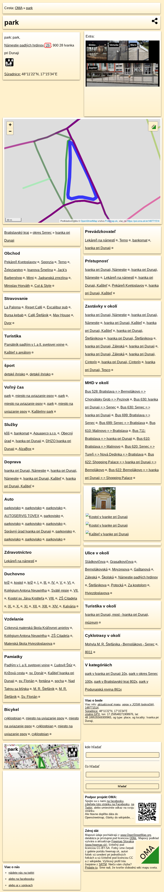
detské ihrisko (14, 374)
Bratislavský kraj (16, 232)
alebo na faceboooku (21, 878)
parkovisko (12, 508)
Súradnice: (12, 74)
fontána (44, 681)
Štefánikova (98, 585)
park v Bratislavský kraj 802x (115, 681)
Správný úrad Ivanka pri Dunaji (27, 531)
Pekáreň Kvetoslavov (20, 262)
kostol (18, 582)
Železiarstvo (13, 270)
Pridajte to (91, 867)
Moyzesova (120, 569)
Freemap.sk (111, 220)
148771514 (91, 707)
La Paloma (12, 307)
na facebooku (115, 801)
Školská (108, 577)
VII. (75, 590)
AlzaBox (25, 449)
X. (18, 606)
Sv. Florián (29, 697)
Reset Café (33, 307)
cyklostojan (12, 718)
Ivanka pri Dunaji (28, 441)
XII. (35, 606)
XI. (26, 606)
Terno (62, 262)
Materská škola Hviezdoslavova (28, 643)
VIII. (51, 598)
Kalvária (69, 606)
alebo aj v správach (21, 885)
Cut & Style (42, 286)
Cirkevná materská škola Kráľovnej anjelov (36, 628)
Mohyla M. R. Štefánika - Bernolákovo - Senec (120, 644)
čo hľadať (92, 766)
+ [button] (10, 124)
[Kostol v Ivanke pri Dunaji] (106, 517)
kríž (7, 582)
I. (38, 582)
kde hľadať (93, 747)
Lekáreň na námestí (19, 561)
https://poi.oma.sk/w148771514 (143, 220)
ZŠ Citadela (68, 598)
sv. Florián (26, 681)
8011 (88, 652)
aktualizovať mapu (109, 704)
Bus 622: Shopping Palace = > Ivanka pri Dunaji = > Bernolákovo (120, 462)
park (29, 8)
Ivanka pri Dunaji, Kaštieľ (42, 478)
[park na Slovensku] (10, 62)
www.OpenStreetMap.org (135, 835)
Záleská (91, 577)
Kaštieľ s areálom (17, 352)
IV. (53, 582)
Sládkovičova (95, 562)
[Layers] (153, 126)
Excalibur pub (57, 307)
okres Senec (42, 232)
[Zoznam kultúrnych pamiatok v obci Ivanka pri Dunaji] (103, 509)
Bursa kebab (13, 315)
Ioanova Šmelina (40, 270)
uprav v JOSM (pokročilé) (138, 704)
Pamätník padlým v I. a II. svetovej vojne (34, 344)
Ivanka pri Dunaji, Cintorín (121, 362)
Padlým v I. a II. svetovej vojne (27, 665)
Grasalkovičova (121, 562)
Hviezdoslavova (97, 593)
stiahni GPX (92, 714)
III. (45, 582)
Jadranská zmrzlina (53, 278)
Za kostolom (137, 585)
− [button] (10, 131)
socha (59, 681)
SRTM (103, 864)
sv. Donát (36, 673)
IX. (10, 606)
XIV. (55, 606)
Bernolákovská (96, 569)
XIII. (45, 606)
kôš (7, 433)
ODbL (133, 838)
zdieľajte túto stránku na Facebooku (107, 804)
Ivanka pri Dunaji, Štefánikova (130, 338)
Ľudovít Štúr (63, 665)
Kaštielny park (42, 411)
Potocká (117, 585)
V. (61, 582)
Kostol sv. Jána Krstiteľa (26, 598)
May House (61, 315)
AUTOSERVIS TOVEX (21, 516)
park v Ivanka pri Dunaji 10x (106, 674)
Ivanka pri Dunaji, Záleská (104, 346)
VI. (69, 582)
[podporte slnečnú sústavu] (123, 85)
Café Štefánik (38, 315)
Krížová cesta (14, 673)
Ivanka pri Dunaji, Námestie (25, 470)
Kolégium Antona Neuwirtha (25, 590)
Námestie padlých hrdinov (27, 45)
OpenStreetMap (89, 220)
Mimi (30, 278)
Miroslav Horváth (17, 286)
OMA (18, 8)
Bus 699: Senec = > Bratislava (122, 423)
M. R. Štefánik (43, 689)
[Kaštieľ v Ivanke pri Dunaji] (107, 534)
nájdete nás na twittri (21, 872)
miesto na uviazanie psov (34, 396)
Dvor (8, 323)
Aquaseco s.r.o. (45, 433)
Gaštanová (142, 569)
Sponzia (47, 262)
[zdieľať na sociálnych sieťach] (155, 20)
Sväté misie (60, 590)
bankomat (21, 433)
